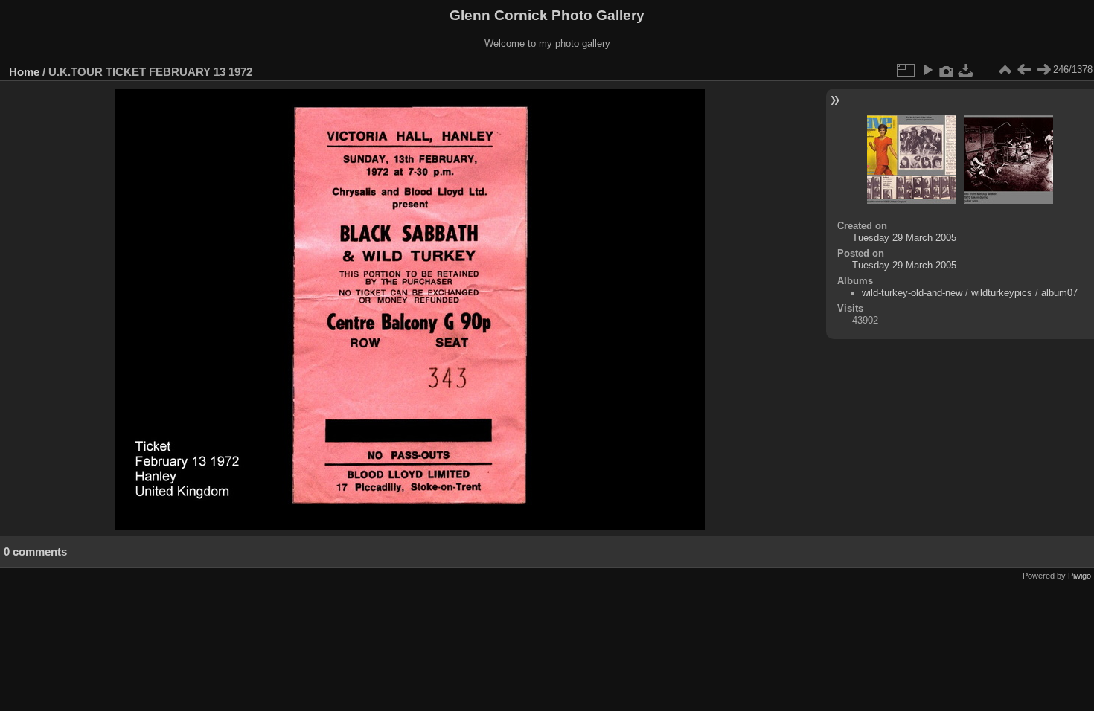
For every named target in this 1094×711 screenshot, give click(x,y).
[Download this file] (966, 70)
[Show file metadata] (946, 70)
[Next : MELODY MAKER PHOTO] (1043, 70)
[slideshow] (927, 70)
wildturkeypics (1001, 292)
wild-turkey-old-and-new (912, 292)
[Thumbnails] (1004, 70)
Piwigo (1079, 575)
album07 (1059, 292)
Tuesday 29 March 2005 (904, 237)
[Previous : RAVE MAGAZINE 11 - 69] (1024, 70)
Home (24, 71)
